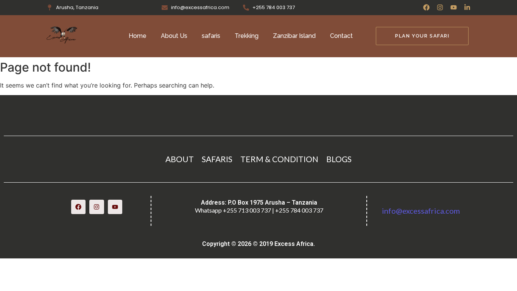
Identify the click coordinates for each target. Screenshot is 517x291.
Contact (341, 35)
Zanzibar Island (294, 35)
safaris (211, 35)
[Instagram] (440, 7)
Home (137, 35)
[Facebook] (426, 7)
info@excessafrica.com (421, 210)
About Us (174, 35)
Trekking (246, 35)
